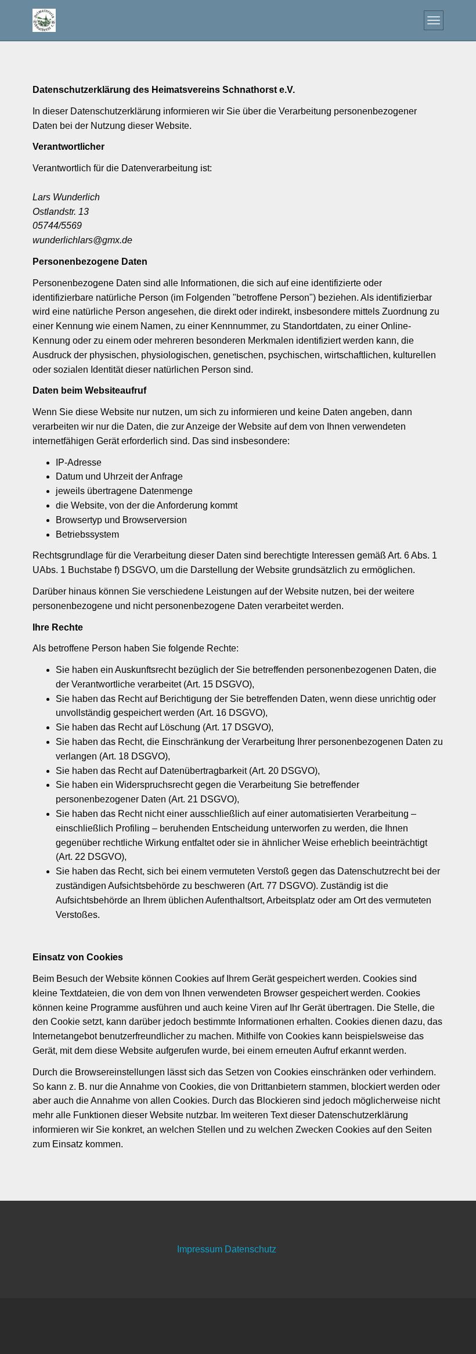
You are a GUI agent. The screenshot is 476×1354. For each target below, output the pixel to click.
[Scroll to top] (439, 1317)
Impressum (201, 1249)
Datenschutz (250, 1249)
